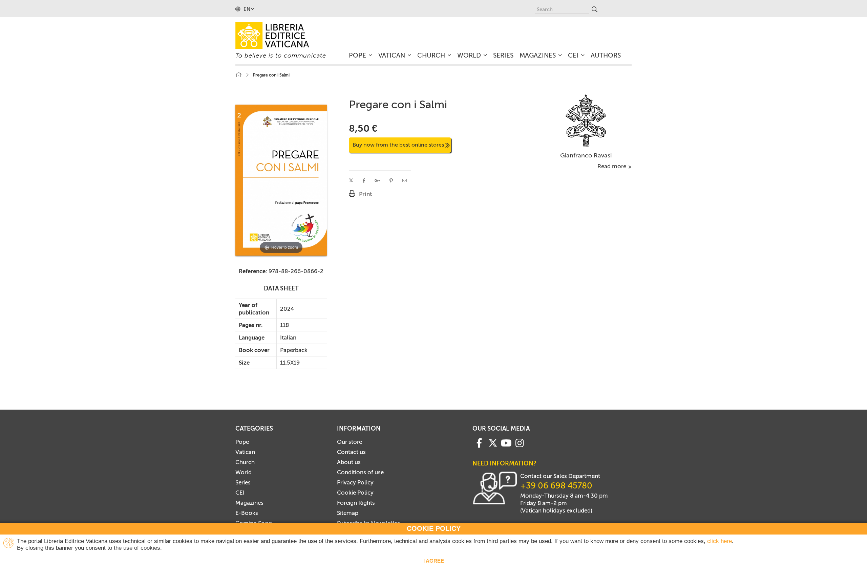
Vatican (245, 452)
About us (349, 462)
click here (719, 541)
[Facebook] (479, 442)
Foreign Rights (356, 502)
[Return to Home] (238, 75)
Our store (349, 441)
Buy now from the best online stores (398, 145)
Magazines (249, 502)
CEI (240, 492)
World (243, 472)
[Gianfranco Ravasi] (586, 119)
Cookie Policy (355, 492)
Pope (242, 441)
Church (245, 462)
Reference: (253, 271)
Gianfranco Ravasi (586, 155)
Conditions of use (360, 472)
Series (243, 482)
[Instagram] (519, 442)
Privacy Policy (355, 482)
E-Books (246, 512)
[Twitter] (492, 443)
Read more (612, 166)
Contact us (351, 452)
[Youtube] (506, 442)
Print (365, 194)
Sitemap (347, 512)
